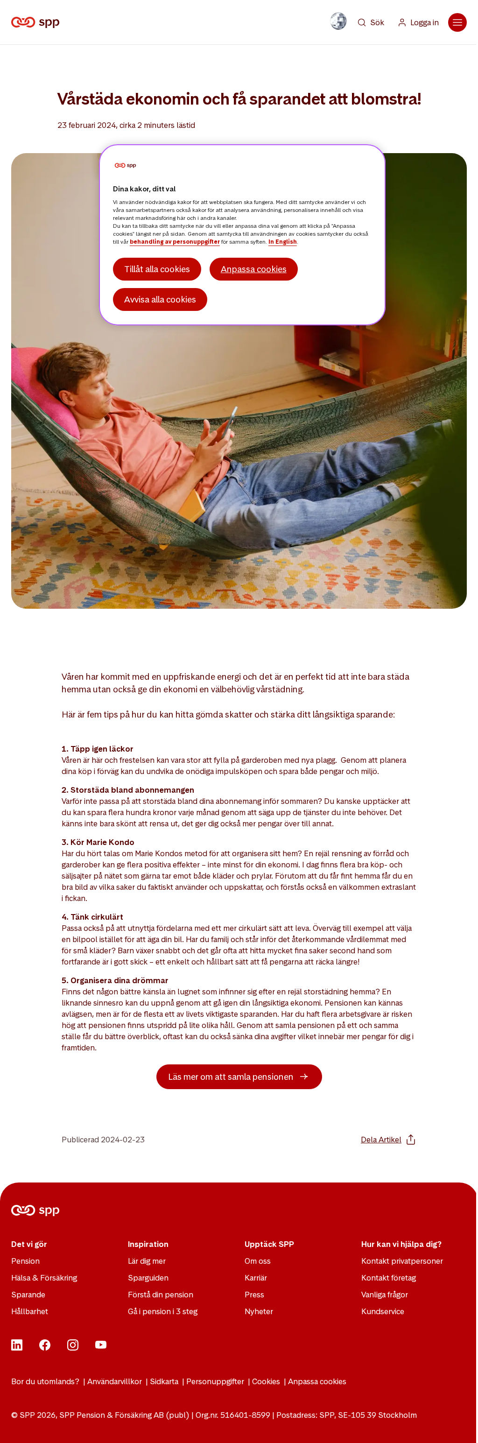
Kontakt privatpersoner (402, 1261)
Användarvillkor (114, 1381)
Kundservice (382, 1311)
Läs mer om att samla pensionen (231, 1077)
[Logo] (37, 22)
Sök (377, 22)
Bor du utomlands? (45, 1381)
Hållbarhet (29, 1311)
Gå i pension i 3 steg (162, 1311)
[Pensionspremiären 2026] (338, 21)
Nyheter (259, 1311)
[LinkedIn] (16, 1348)
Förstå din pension (160, 1294)
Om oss (258, 1261)
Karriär (256, 1278)
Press (254, 1294)
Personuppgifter (215, 1381)
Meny (457, 22)
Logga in (424, 22)
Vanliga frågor (384, 1294)
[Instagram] (72, 1348)
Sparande (28, 1294)
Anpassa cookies (317, 1381)
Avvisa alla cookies (160, 299)
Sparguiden (148, 1278)
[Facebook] (44, 1348)
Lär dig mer (147, 1261)
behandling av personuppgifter (175, 242)
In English (282, 242)
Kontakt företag (388, 1278)
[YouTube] (100, 1348)
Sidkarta (164, 1381)
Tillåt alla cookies (157, 269)
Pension (25, 1261)
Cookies (266, 1381)
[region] (242, 234)
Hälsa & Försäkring (44, 1278)
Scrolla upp (459, 1424)
